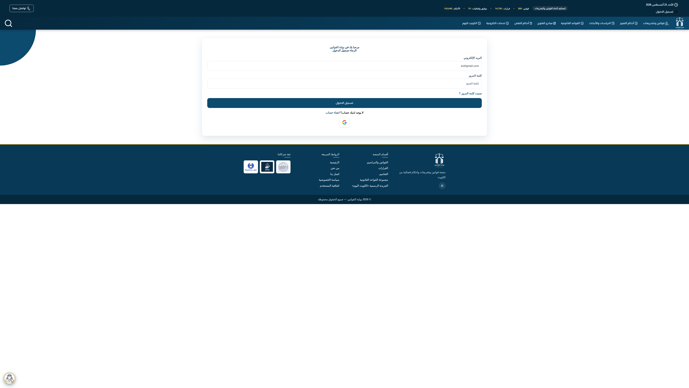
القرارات (383, 168)
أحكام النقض (521, 23)
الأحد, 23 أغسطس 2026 (660, 4)
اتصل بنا (334, 173)
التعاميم (383, 173)
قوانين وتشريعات (654, 23)
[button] (8, 23)
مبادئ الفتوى (545, 23)
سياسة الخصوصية (329, 179)
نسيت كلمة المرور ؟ (470, 93)
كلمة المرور (475, 75)
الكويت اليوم (470, 23)
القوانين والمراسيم (377, 162)
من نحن (335, 168)
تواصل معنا (19, 8)
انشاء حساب (333, 112)
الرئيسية (334, 162)
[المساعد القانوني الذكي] (9, 378)
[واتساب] (442, 186)
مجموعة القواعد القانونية (374, 179)
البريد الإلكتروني (473, 57)
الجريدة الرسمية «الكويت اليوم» (370, 185)
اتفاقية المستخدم (329, 185)
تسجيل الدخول (344, 102)
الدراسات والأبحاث (600, 23)
